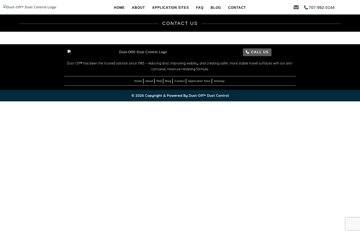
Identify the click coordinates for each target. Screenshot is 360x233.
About (138, 7)
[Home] (47, 7)
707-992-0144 (322, 7)
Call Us (259, 52)
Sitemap (219, 81)
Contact (237, 7)
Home (119, 7)
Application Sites (170, 7)
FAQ (200, 7)
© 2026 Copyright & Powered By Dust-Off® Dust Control (180, 95)
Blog (216, 7)
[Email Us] (296, 7)
